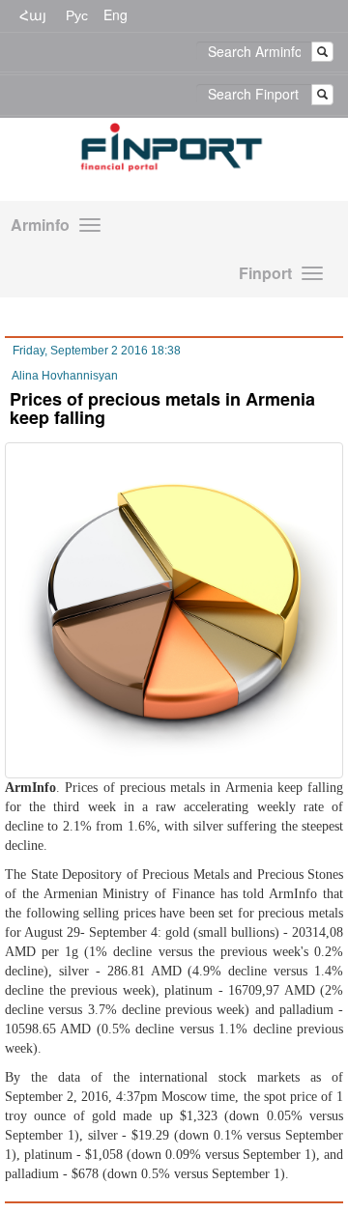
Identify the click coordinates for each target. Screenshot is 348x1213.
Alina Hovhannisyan (65, 375)
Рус (77, 14)
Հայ (32, 14)
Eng (115, 14)
